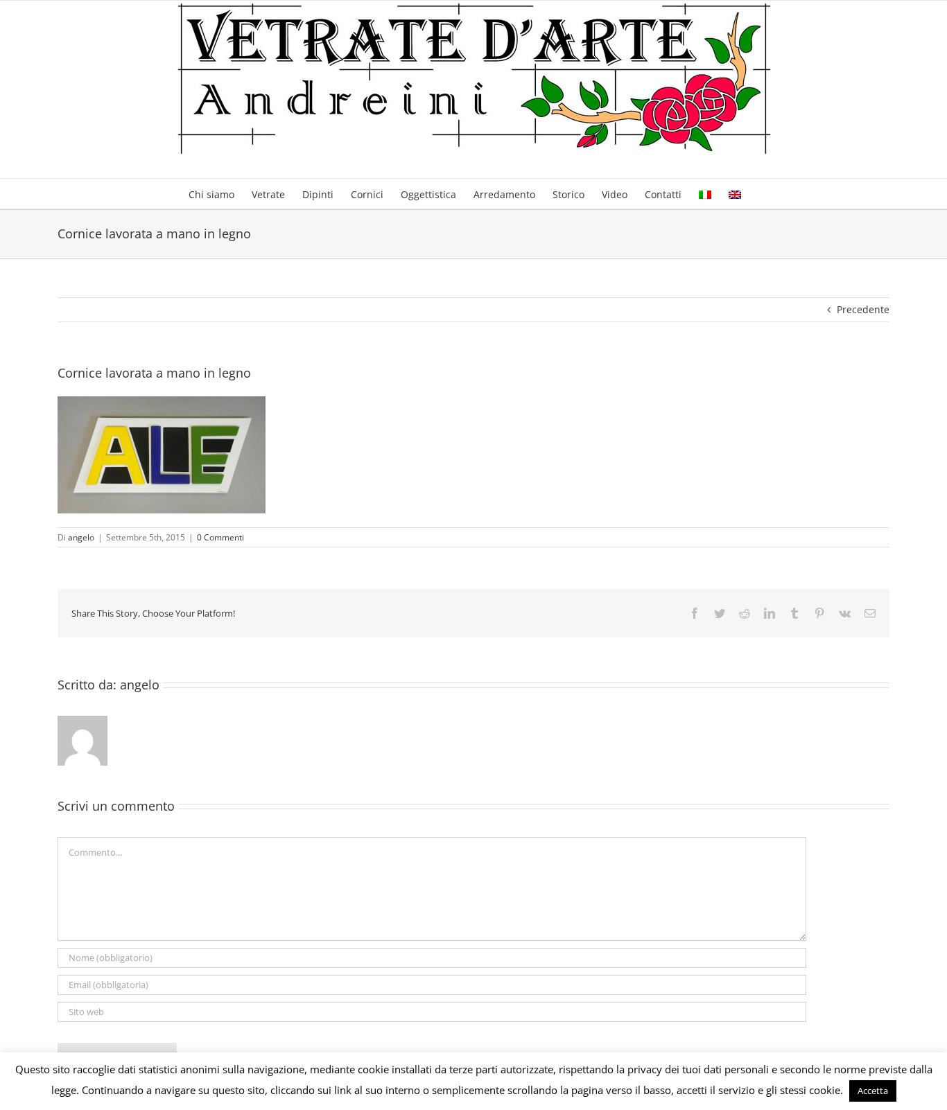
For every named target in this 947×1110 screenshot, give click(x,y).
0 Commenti (220, 537)
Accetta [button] (873, 1090)
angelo (81, 537)
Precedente (863, 309)
